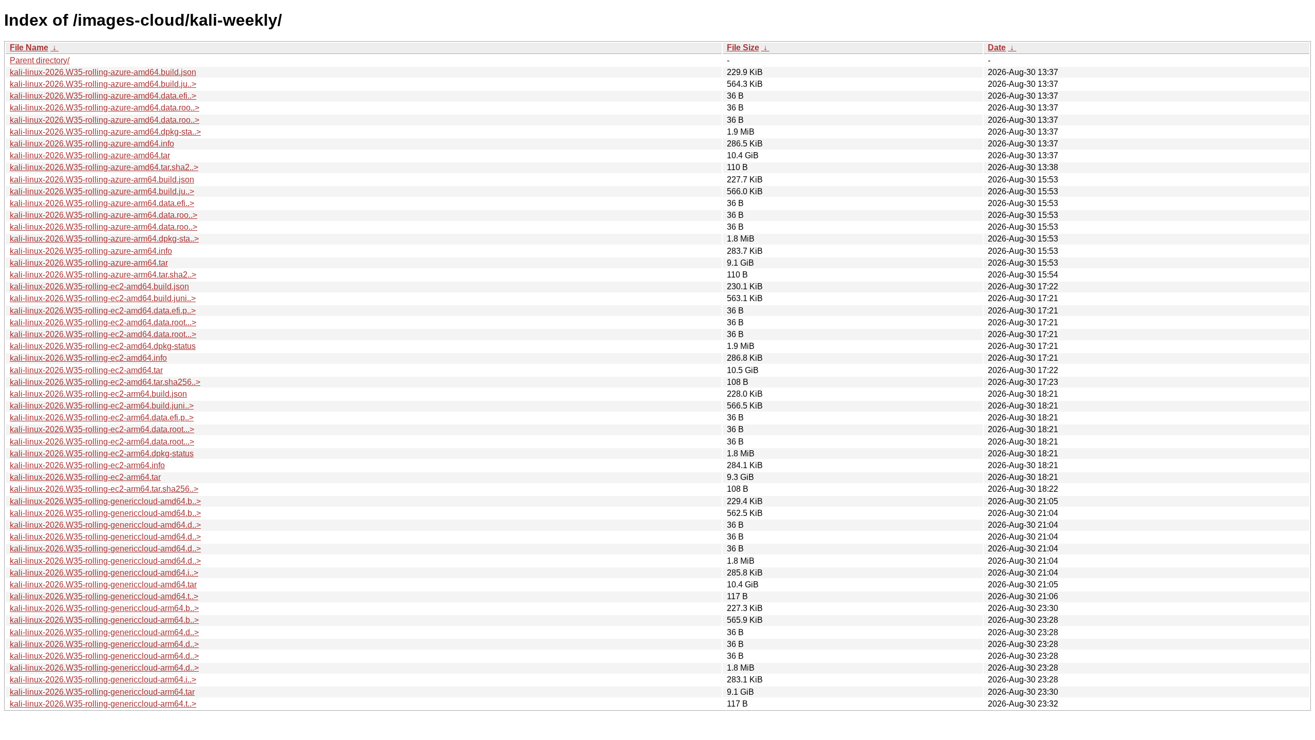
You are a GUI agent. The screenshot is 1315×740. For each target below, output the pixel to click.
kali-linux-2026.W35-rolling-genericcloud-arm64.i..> (103, 679)
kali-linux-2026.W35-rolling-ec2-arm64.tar (85, 477)
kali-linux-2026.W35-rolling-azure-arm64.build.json (102, 179)
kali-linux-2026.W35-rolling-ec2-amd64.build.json (99, 286)
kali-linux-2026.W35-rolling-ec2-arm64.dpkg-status (102, 453)
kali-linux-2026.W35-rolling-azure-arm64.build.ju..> (102, 191)
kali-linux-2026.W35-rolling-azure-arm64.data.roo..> (103, 215)
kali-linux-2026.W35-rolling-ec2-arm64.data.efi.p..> (102, 417)
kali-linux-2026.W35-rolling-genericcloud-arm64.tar (102, 692)
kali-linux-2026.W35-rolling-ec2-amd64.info (88, 358)
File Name (29, 47)
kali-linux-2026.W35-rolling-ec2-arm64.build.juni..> (102, 405)
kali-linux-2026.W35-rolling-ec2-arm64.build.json (98, 394)
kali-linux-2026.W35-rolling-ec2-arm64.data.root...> (102, 429)
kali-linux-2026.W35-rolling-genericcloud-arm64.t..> (103, 703)
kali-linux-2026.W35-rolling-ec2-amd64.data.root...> (103, 322)
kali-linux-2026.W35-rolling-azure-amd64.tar (90, 155)
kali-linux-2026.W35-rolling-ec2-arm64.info (87, 465)
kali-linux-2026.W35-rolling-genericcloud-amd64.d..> (105, 525)
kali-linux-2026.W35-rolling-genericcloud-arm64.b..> (104, 608)
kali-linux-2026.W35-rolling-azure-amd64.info (92, 143)
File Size (743, 47)
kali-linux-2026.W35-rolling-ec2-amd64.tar (86, 370)
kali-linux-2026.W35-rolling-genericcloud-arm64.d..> (104, 632)
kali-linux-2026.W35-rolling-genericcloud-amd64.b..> (105, 501)
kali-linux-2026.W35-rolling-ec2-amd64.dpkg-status (103, 346)
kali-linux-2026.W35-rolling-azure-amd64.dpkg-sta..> (105, 131)
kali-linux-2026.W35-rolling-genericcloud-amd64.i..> (104, 572)
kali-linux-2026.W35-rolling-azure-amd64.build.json (103, 72)
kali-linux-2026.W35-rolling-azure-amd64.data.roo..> (104, 107)
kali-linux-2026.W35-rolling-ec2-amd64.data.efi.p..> (103, 310)
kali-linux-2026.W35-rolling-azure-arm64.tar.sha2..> (103, 274)
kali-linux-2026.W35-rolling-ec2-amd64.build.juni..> (103, 298)
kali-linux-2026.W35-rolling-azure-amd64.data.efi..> (103, 95)
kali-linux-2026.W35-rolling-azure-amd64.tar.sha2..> (104, 167)
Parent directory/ (39, 60)
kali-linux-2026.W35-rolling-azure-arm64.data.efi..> (102, 203)
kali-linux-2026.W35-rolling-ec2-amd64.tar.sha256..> (105, 382)
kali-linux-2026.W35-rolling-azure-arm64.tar (89, 262)
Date (997, 47)
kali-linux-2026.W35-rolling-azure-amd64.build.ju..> (103, 84)
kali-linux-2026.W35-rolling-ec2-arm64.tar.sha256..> (104, 489)
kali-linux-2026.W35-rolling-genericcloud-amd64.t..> (104, 596)
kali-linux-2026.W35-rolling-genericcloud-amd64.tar (103, 584)
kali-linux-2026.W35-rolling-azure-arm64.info (91, 251)
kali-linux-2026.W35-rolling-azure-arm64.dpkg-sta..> (104, 238)
